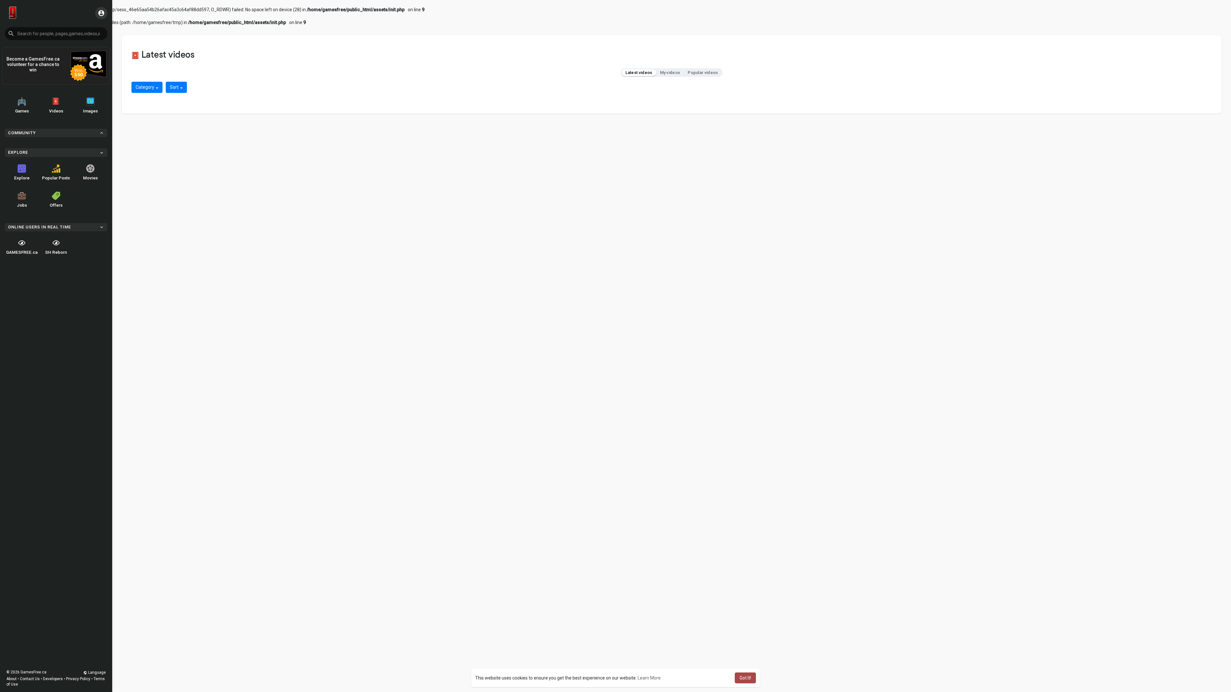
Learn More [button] (649, 677)
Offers (56, 205)
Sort (175, 87)
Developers (53, 679)
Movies (90, 177)
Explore (21, 177)
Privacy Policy (78, 679)
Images (90, 110)
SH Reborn (56, 252)
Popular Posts (56, 177)
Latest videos (638, 72)
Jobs (22, 205)
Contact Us (30, 679)
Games (22, 110)
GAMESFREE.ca (22, 252)
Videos (56, 110)
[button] (56, 33)
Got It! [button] (745, 677)
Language (96, 672)
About (11, 679)
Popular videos (703, 72)
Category (145, 87)
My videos (670, 72)
